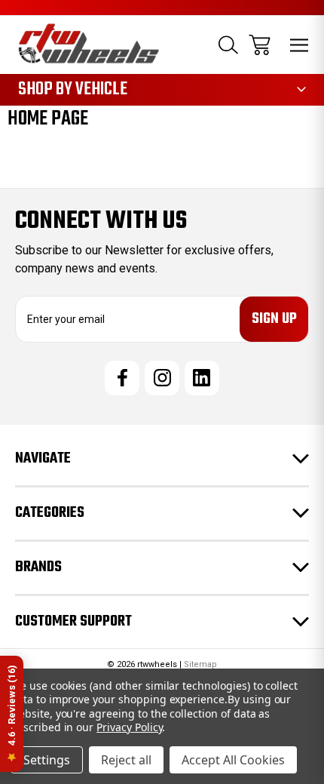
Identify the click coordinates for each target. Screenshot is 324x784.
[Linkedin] (202, 378)
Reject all (126, 760)
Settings (46, 760)
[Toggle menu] (299, 45)
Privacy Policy (129, 727)
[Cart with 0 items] (260, 45)
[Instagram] (162, 378)
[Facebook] (122, 378)
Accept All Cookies (233, 760)
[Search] (228, 44)
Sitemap (200, 664)
